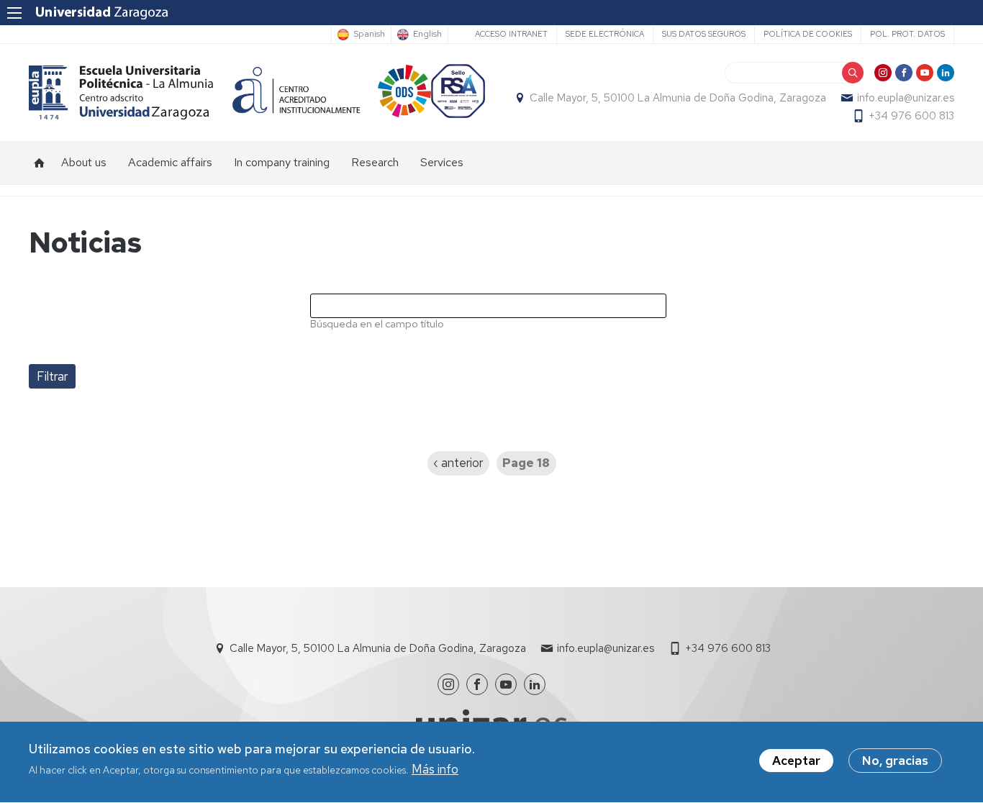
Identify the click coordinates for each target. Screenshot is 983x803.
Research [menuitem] (375, 162)
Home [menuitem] (39, 162)
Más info (435, 770)
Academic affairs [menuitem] (170, 162)
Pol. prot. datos (907, 34)
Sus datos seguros (704, 34)
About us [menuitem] (84, 162)
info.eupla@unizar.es (905, 98)
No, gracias (895, 760)
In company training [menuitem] (282, 162)
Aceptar (796, 760)
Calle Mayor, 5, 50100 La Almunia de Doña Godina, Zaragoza (678, 98)
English (427, 35)
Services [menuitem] (441, 162)
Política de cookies (808, 34)
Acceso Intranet (511, 34)
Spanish (369, 35)
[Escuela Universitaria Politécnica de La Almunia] (121, 92)
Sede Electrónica (605, 34)
